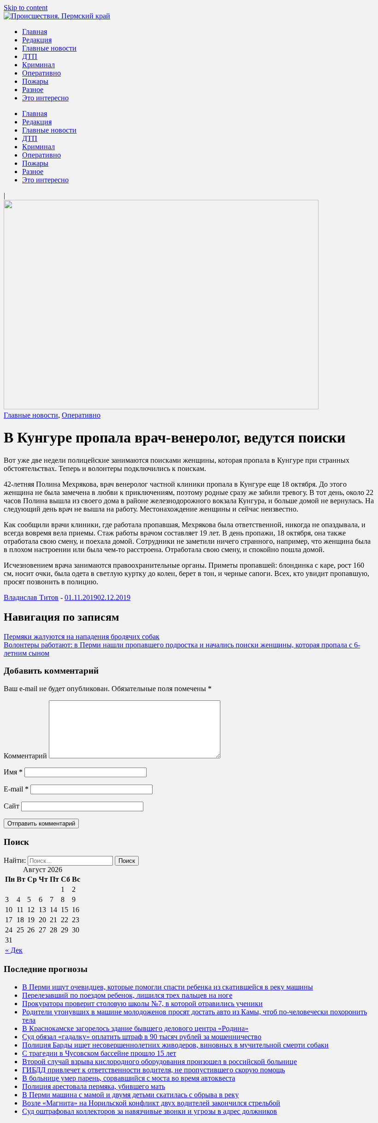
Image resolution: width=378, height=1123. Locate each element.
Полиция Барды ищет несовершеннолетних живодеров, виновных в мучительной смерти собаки (175, 1045)
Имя (13, 772)
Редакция (37, 40)
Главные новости (49, 48)
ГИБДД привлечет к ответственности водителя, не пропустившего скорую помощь (153, 1070)
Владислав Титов (31, 597)
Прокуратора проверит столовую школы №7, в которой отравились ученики (142, 1003)
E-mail (16, 789)
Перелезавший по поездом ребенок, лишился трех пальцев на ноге (127, 995)
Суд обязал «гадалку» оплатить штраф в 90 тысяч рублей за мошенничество (141, 1037)
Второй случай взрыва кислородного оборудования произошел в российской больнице (159, 1061)
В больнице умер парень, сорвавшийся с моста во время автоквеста (128, 1078)
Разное (32, 89)
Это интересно (45, 98)
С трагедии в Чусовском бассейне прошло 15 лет (99, 1053)
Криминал (38, 65)
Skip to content (25, 8)
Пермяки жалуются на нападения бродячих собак (81, 636)
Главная (34, 31)
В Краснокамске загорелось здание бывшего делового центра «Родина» (135, 1028)
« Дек (14, 950)
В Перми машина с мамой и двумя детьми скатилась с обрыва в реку (130, 1095)
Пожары (35, 81)
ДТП (29, 56)
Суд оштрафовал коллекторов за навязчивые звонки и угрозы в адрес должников (149, 1111)
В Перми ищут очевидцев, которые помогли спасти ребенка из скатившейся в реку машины (167, 987)
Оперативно (41, 73)
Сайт (11, 806)
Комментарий (25, 756)
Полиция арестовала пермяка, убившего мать (93, 1086)
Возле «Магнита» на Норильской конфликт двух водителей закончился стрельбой (151, 1103)
